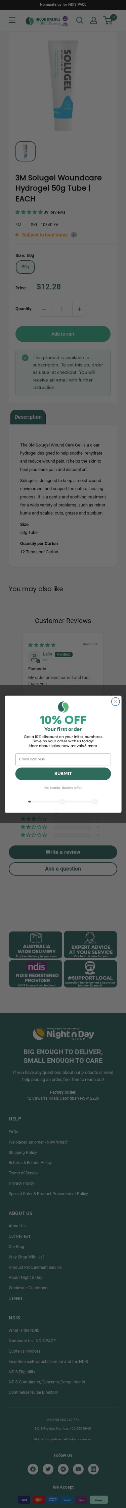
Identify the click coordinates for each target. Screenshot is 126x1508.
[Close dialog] (115, 701)
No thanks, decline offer (63, 788)
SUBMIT (63, 773)
